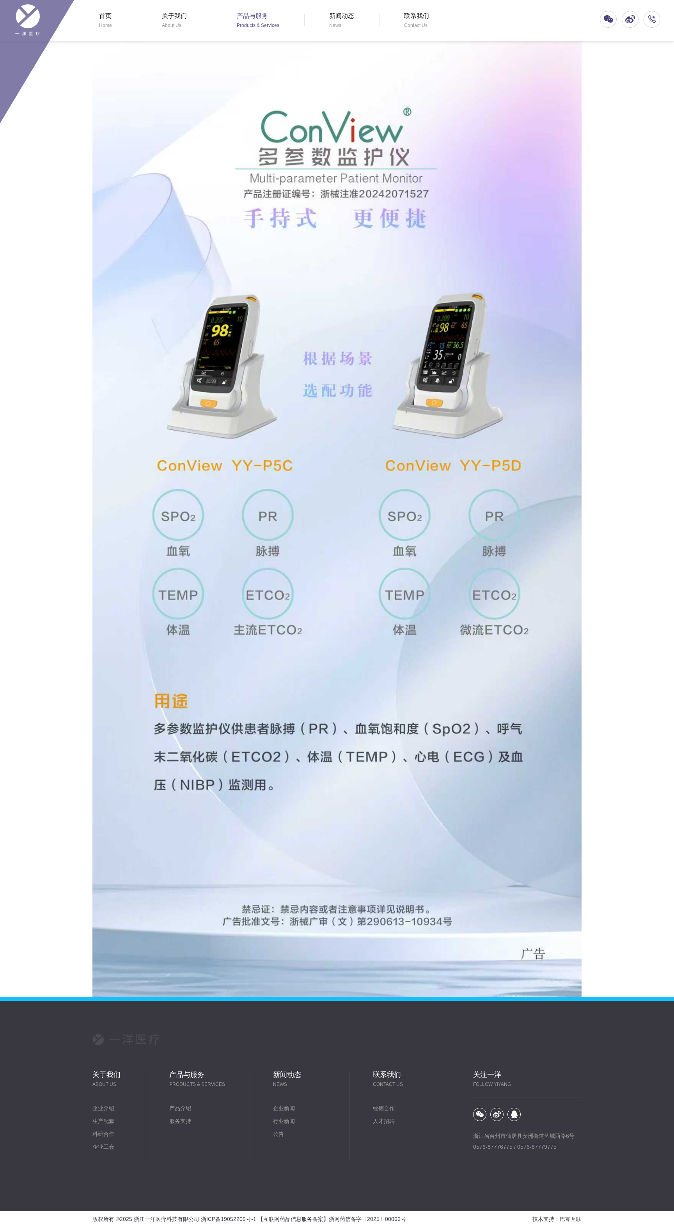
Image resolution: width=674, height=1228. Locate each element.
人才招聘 (384, 1122)
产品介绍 (180, 1109)
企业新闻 (284, 1109)
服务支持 (180, 1122)
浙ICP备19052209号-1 (228, 1220)
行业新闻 (284, 1122)
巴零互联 (571, 1220)
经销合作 (384, 1109)
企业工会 (103, 1147)
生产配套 (103, 1122)
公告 (278, 1134)
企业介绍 (103, 1109)
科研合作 (103, 1134)
